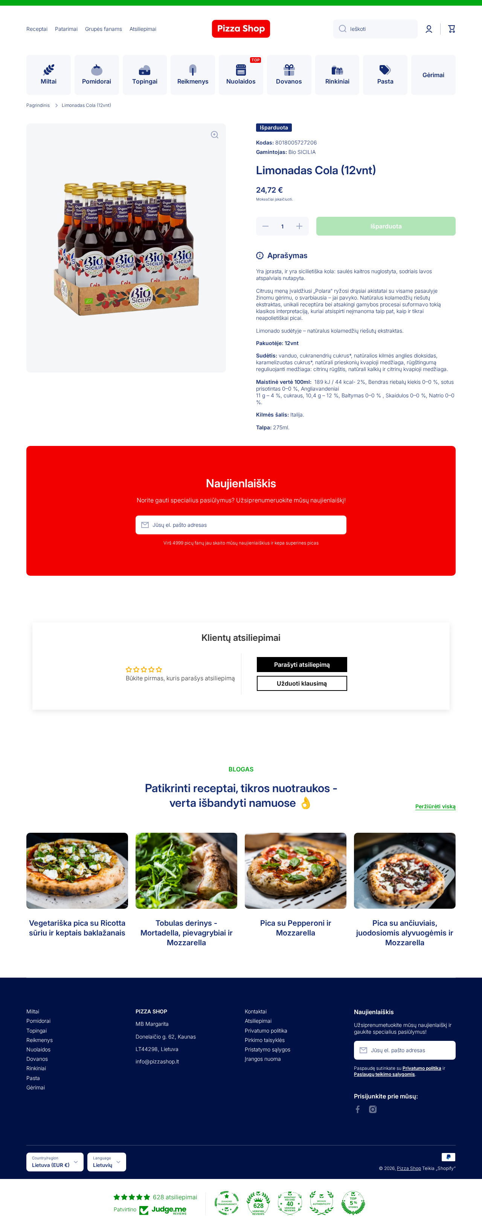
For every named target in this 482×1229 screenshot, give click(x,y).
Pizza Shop (409, 1168)
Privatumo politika (266, 1030)
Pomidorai (38, 1021)
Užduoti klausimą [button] (302, 683)
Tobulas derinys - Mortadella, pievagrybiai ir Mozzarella (186, 933)
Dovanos (37, 1059)
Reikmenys (39, 1040)
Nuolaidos (38, 1049)
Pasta (33, 1078)
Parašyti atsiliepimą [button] (302, 664)
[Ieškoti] (339, 29)
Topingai (36, 1030)
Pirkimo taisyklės (265, 1040)
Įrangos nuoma (263, 1059)
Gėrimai (35, 1087)
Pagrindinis (38, 105)
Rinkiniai (36, 1068)
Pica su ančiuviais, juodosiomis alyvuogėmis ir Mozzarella (404, 933)
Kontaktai (256, 1011)
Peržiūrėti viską (435, 806)
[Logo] (241, 28)
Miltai (32, 1011)
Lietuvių (102, 1165)
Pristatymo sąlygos (267, 1049)
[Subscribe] (337, 525)
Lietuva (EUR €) (51, 1165)
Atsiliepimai (258, 1021)
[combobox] (375, 29)
